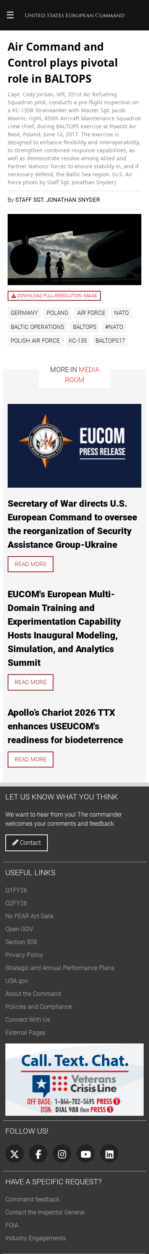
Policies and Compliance (38, 1006)
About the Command (33, 993)
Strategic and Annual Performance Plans (59, 968)
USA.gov (16, 980)
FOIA (11, 1225)
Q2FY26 (16, 903)
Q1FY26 (16, 890)
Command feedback (32, 1199)
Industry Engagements (35, 1238)
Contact (29, 842)
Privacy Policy (24, 955)
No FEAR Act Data (29, 916)
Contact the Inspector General (45, 1212)
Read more (31, 564)
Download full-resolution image (56, 295)
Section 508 (21, 942)
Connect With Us (27, 1019)
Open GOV (19, 929)
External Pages (25, 1032)
